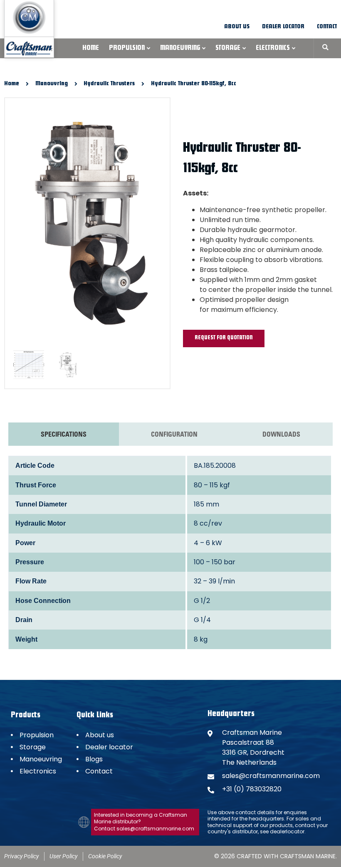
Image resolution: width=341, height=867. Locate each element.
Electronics (273, 48)
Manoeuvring (180, 48)
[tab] (63, 434)
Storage (227, 48)
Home (90, 48)
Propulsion (127, 48)
